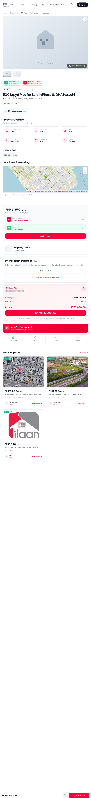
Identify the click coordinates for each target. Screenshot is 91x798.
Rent (11, 5)
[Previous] (6, 42)
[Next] (84, 42)
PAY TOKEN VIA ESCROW (45, 313)
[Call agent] (65, 795)
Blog (43, 5)
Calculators (55, 5)
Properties (14, 13)
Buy (22, 5)
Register (82, 5)
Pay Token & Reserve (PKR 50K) (46, 277)
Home (5, 13)
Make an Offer (45, 271)
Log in (71, 4)
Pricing (34, 5)
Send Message (46, 236)
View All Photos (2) (78, 66)
